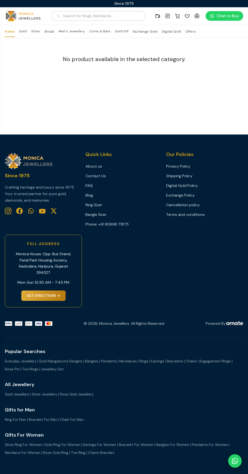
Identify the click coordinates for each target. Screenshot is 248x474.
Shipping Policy (179, 175)
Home (10, 31)
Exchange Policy (180, 195)
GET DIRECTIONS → (43, 295)
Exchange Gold (145, 31)
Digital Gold (171, 31)
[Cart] (177, 16)
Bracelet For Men (43, 419)
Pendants (109, 361)
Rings (144, 361)
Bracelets (175, 361)
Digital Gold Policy (182, 185)
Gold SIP (122, 31)
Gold (23, 31)
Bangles (91, 361)
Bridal (49, 31)
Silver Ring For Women (23, 444)
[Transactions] (167, 16)
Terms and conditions (185, 214)
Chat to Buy (228, 15)
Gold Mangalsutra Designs (60, 361)
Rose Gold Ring (55, 452)
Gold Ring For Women (62, 444)
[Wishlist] (187, 16)
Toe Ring (78, 452)
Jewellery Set (52, 369)
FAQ (89, 185)
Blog (89, 195)
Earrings (157, 361)
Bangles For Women (172, 444)
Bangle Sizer (96, 214)
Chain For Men (72, 419)
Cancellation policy (183, 204)
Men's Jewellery (72, 31)
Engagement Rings (215, 361)
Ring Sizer (93, 204)
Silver (35, 31)
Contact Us (95, 175)
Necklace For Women (22, 452)
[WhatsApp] (31, 211)
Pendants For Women (210, 444)
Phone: (91, 224)
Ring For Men (15, 419)
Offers (191, 31)
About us (93, 166)
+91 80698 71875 (113, 224)
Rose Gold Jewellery (76, 394)
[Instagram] (8, 211)
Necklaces (128, 361)
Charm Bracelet (101, 452)
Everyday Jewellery (20, 361)
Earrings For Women (99, 444)
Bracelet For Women (136, 444)
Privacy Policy (178, 166)
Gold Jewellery (17, 394)
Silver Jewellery (44, 394)
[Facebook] (19, 211)
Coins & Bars (100, 31)
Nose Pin (12, 369)
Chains (191, 361)
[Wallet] (158, 16)
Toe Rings (30, 369)
